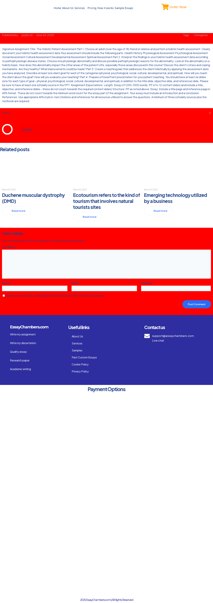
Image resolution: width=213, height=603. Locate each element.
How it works (105, 8)
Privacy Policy (80, 371)
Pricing (92, 8)
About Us (68, 8)
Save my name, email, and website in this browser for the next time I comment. (55, 295)
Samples (77, 350)
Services (80, 8)
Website (146, 283)
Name (6, 283)
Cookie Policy (80, 364)
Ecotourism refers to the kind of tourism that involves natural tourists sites (106, 201)
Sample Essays (124, 8)
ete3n (25, 35)
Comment (9, 247)
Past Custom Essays (84, 357)
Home (57, 8)
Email (76, 283)
